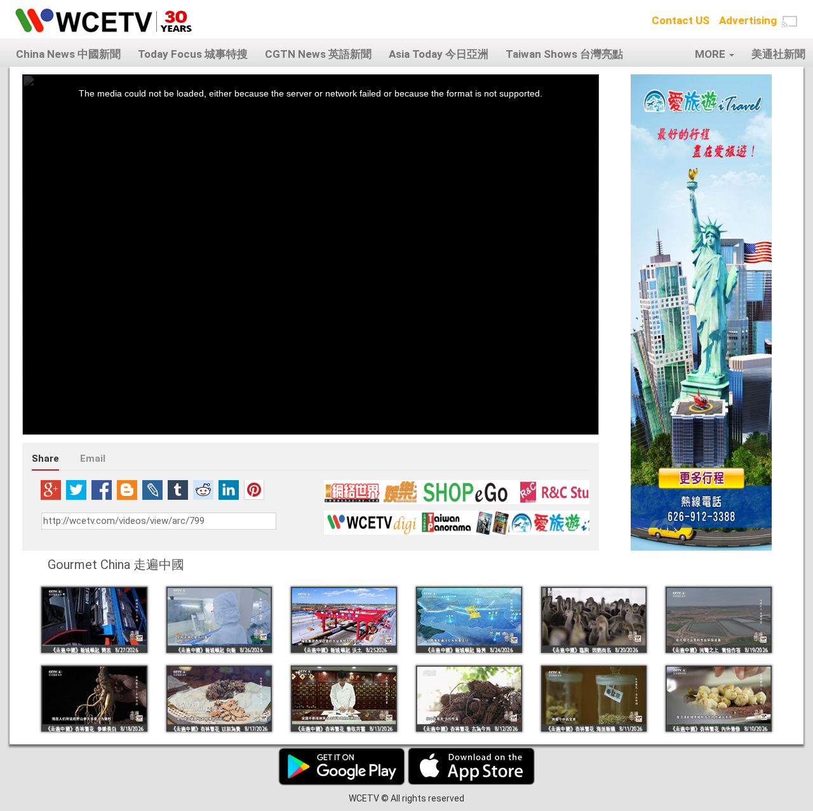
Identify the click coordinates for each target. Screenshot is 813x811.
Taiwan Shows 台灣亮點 (564, 54)
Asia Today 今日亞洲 (438, 54)
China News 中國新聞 (68, 54)
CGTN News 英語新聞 (318, 54)
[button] (789, 21)
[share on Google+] (51, 489)
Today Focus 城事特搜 (193, 54)
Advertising (748, 20)
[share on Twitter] (76, 489)
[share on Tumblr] (178, 489)
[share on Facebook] (101, 489)
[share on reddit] (203, 489)
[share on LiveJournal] (152, 489)
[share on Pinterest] (254, 489)
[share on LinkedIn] (228, 489)
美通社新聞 (778, 54)
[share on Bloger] (127, 489)
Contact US (680, 20)
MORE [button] (711, 54)
